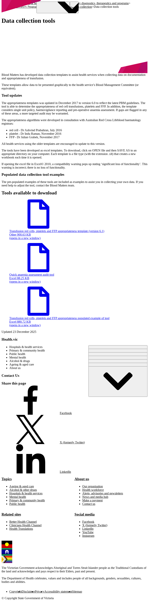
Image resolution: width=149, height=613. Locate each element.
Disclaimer (28, 591)
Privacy (39, 591)
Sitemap (77, 591)
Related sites (11, 514)
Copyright (15, 591)
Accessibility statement (58, 591)
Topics (7, 479)
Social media (84, 514)
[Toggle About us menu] (117, 381)
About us (81, 479)
